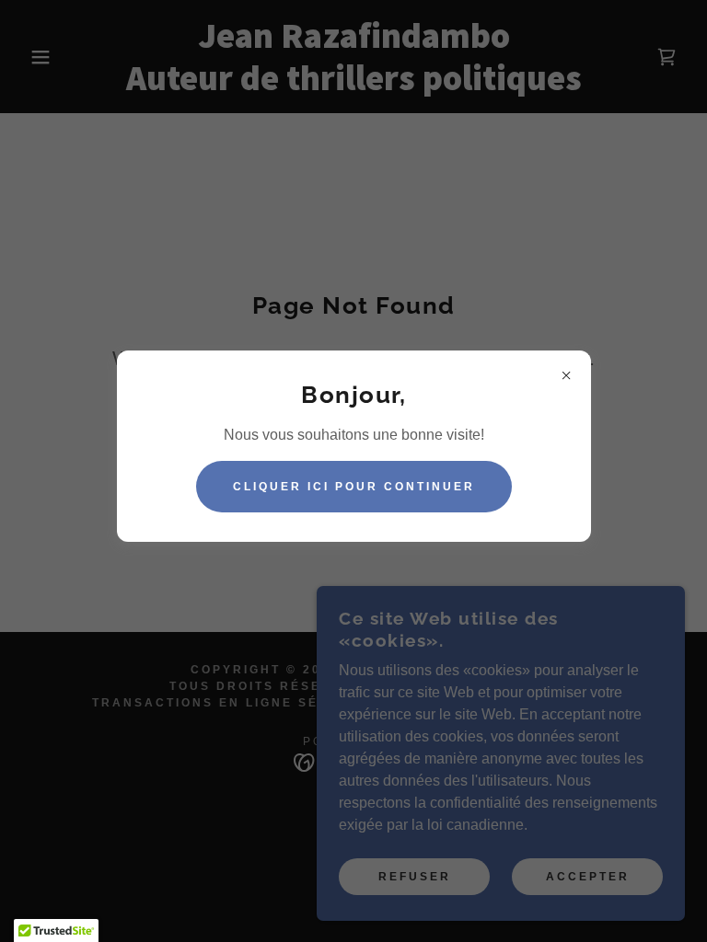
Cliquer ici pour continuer (354, 486)
